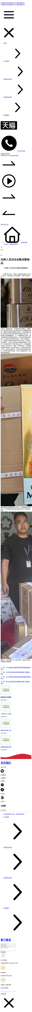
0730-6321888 (21, 151)
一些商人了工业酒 (6, 713)
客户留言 (6, 939)
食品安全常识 (5, 224)
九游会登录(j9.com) (9, 814)
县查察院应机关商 (6, 747)
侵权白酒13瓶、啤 (6, 730)
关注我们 (6, 762)
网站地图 (19, 990)
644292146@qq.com (6, 975)
